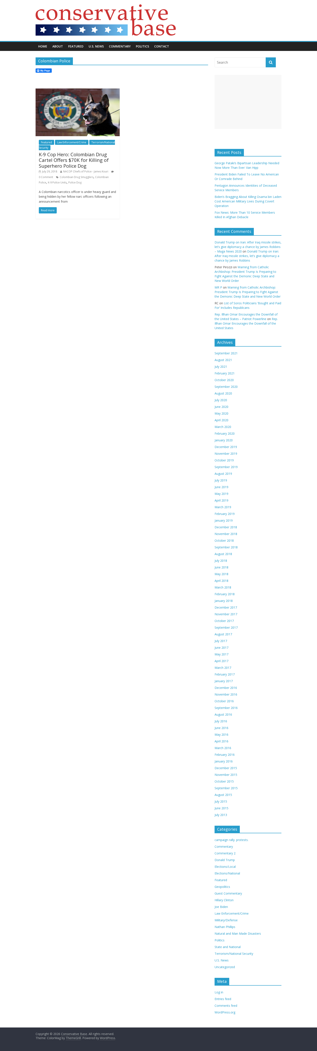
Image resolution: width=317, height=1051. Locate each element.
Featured (75, 46)
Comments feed (226, 1006)
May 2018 (221, 574)
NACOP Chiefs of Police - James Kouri (85, 171)
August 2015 (223, 795)
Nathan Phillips (225, 927)
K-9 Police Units (57, 182)
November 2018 (226, 534)
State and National (228, 947)
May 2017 (221, 654)
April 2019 (221, 500)
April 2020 (221, 420)
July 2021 (221, 367)
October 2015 (224, 781)
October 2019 (224, 460)
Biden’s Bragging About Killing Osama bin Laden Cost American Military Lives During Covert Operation (248, 201)
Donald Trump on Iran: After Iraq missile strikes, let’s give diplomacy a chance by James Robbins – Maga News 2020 (248, 246)
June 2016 (221, 728)
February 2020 (225, 433)
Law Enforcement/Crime (71, 142)
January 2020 (224, 440)
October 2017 (224, 621)
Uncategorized (225, 967)
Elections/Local (225, 867)
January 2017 (224, 681)
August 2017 (223, 634)
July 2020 (221, 400)
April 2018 (221, 581)
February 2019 (225, 514)
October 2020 (224, 380)
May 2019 (221, 494)
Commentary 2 (225, 853)
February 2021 (225, 373)
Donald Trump (225, 860)
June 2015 (221, 808)
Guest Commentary (228, 893)
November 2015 (226, 775)
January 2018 (224, 601)
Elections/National (227, 873)
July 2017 (221, 641)
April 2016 (221, 741)
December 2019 (226, 447)
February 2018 (225, 594)
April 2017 (221, 661)
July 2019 (221, 480)
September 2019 (226, 467)
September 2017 (226, 627)
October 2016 (224, 701)
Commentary (120, 46)
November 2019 (226, 453)
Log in (219, 992)
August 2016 (223, 714)
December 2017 (226, 607)
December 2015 (226, 768)
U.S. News (96, 46)
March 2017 (223, 668)
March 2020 (223, 427)
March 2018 (223, 587)
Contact (161, 46)
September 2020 (226, 387)
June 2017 (221, 647)
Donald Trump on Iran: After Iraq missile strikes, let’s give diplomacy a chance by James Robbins (247, 255)
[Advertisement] (248, 102)
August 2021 (223, 360)
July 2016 (221, 721)
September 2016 (226, 708)
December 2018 (226, 527)
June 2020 (221, 407)
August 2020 (223, 393)
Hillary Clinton (224, 900)
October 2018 (224, 540)
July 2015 (221, 801)
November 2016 (226, 694)
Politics (142, 46)
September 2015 (226, 788)
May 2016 (221, 734)
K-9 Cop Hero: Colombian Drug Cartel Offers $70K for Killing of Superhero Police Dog (74, 160)
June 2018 (221, 567)
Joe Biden (221, 907)
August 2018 (223, 554)
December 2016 (226, 688)
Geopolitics (222, 887)
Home (42, 46)
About (57, 46)
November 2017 (226, 614)
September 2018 (226, 547)
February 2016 (225, 755)
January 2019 (224, 520)
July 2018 (221, 561)
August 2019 (223, 474)
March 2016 (223, 748)
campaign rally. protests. (231, 840)
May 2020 (221, 413)
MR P (218, 287)
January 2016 (224, 761)
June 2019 (221, 487)
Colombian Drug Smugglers (76, 177)
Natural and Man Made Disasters (238, 933)
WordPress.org (225, 1012)
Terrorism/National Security (234, 954)
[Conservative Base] (106, 7)
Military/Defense (226, 920)
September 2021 (226, 353)
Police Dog (75, 182)
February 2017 (225, 674)
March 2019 (223, 507)
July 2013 (221, 815)
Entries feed (223, 999)
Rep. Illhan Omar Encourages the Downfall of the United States (246, 323)
